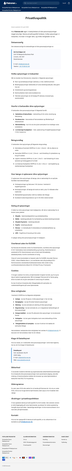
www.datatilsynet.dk (23, 360)
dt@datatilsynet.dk (24, 357)
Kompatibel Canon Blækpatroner (31, 7)
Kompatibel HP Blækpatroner (49, 7)
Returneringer (46, 445)
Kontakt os (64, 439)
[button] (68, 3)
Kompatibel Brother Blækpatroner (11, 10)
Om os (25, 439)
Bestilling (45, 439)
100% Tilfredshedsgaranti (29, 442)
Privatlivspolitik (27, 445)
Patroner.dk (7, 465)
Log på (64, 3)
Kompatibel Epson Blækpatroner (11, 7)
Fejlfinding (64, 442)
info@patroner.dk (23, 64)
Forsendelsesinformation (49, 442)
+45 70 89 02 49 (24, 66)
